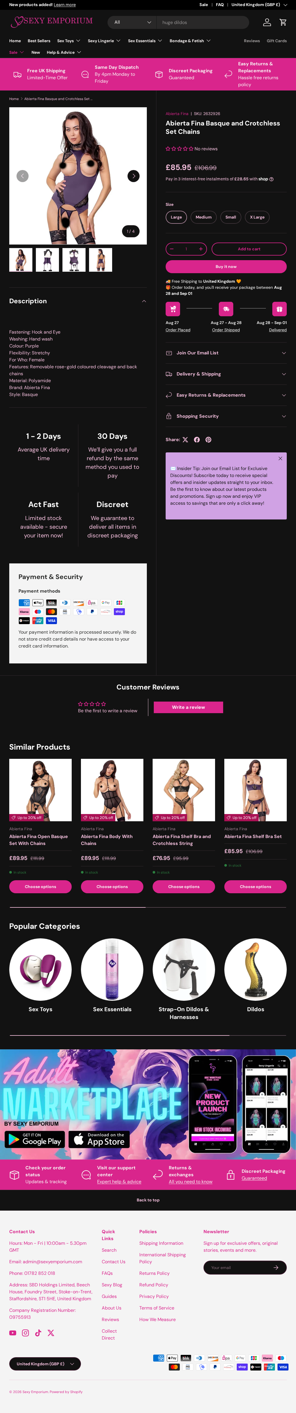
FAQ (220, 4)
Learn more (65, 4)
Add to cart (249, 248)
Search (109, 1250)
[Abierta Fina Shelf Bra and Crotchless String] (184, 790)
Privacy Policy (154, 1296)
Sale (203, 4)
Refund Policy (153, 1285)
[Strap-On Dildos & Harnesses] (184, 969)
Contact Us (113, 1262)
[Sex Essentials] (112, 969)
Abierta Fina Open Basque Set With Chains (38, 839)
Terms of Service (156, 1308)
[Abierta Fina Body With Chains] (112, 790)
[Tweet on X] (185, 439)
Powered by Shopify (66, 1392)
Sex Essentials (112, 1009)
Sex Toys (40, 1009)
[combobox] (178, 22)
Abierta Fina (177, 113)
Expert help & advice (119, 1182)
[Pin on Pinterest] (208, 439)
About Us (111, 1308)
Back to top (148, 1200)
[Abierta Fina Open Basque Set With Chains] (40, 790)
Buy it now (226, 266)
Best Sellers (39, 40)
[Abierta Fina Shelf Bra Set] (255, 790)
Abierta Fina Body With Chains (107, 839)
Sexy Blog (112, 1285)
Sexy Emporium (35, 1392)
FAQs (107, 1273)
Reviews (252, 40)
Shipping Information (161, 1243)
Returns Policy (154, 1273)
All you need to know (190, 1182)
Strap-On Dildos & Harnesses (184, 1013)
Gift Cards (277, 40)
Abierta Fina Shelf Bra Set (253, 836)
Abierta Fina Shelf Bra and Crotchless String (182, 839)
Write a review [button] (188, 707)
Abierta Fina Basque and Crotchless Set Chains (59, 99)
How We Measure (157, 1319)
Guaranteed (254, 1178)
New (36, 52)
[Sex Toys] (40, 969)
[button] (283, 22)
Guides (109, 1296)
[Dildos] (255, 969)
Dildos (255, 1009)
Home (15, 40)
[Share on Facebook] (197, 439)
